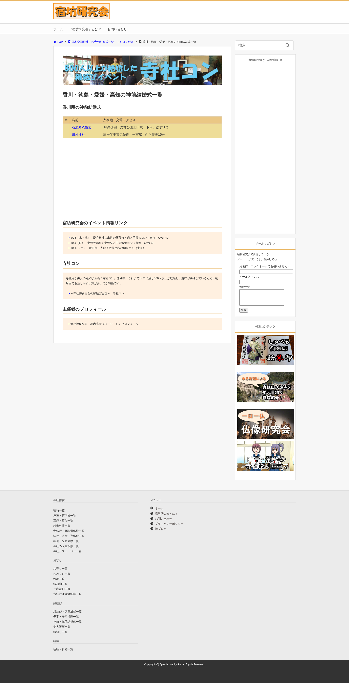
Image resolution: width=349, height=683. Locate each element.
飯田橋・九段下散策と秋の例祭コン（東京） (117, 248)
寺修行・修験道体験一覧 (68, 530)
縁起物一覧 (60, 583)
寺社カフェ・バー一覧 (67, 551)
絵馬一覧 (59, 578)
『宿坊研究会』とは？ (85, 29)
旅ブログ (160, 528)
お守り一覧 (60, 568)
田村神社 (78, 134)
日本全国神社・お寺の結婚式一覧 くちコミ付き (102, 41)
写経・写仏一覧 (63, 520)
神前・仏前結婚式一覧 (67, 621)
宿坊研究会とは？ (166, 513)
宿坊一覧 (59, 510)
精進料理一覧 (61, 525)
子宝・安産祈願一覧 (66, 616)
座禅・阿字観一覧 (64, 515)
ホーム (58, 29)
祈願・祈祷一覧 (63, 649)
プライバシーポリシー (169, 523)
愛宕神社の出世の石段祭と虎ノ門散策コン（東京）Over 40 (130, 237)
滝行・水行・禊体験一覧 (68, 535)
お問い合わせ (117, 29)
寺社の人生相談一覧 (66, 546)
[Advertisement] (142, 185)
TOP (60, 41)
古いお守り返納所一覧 (67, 594)
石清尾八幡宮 (81, 127)
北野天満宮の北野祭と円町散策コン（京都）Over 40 (120, 242)
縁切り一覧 (60, 632)
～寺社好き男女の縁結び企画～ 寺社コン (97, 293)
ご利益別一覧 (61, 589)
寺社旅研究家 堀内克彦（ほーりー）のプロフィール (104, 323)
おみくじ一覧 (61, 573)
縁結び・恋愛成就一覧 (67, 611)
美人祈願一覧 (61, 626)
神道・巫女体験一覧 (66, 541)
